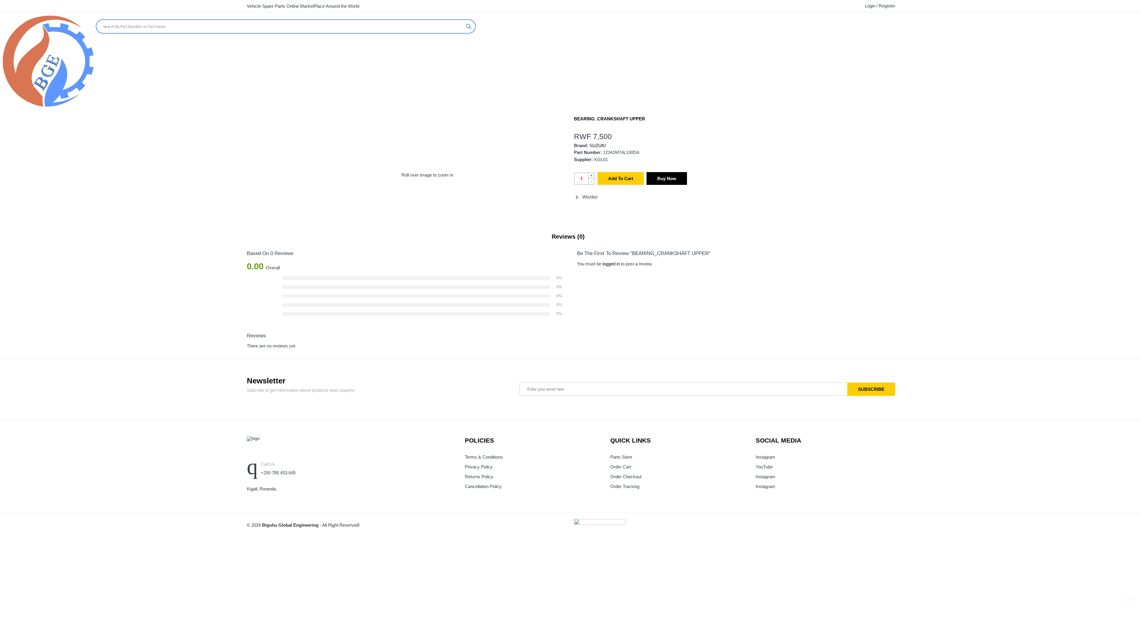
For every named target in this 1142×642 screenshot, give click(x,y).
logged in (611, 264)
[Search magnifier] (469, 26)
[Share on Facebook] (587, 209)
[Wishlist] (1139, 25)
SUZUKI (597, 145)
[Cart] (1129, 25)
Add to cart (620, 178)
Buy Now (666, 178)
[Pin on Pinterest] (609, 209)
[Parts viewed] (1128, 593)
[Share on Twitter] (576, 209)
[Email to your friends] (598, 209)
